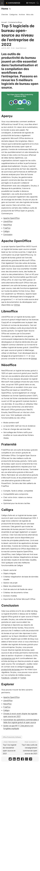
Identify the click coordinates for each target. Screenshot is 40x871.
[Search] (37, 3)
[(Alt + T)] (10, 9)
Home (4, 8)
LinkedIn (13, 678)
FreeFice (6, 228)
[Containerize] (13, 3)
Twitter (23, 678)
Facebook (5, 678)
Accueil (4, 22)
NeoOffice (7, 225)
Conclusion (7, 234)
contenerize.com (8, 658)
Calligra (6, 231)
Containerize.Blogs (15, 22)
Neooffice (7, 704)
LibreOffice (7, 221)
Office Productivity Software (12, 737)
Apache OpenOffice (11, 218)
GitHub (17, 305)
